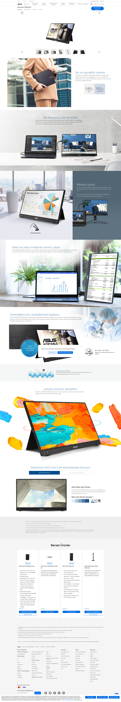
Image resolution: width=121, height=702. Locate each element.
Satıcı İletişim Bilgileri (79, 670)
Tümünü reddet (102, 697)
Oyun (18, 662)
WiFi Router (48, 656)
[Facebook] (54, 693)
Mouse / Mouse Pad (50, 672)
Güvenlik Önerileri (79, 662)
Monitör (19, 673)
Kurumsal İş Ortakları (94, 664)
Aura (62, 668)
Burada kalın (52, 352)
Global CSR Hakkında (94, 660)
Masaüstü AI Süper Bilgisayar (52, 663)
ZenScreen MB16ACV (24, 7)
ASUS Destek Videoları (80, 666)
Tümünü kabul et (114, 697)
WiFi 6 (47, 654)
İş (17, 660)
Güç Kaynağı (34, 666)
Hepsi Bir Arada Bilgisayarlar (38, 651)
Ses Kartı (33, 675)
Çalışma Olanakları (94, 679)
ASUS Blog (63, 658)
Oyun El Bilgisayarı (21, 654)
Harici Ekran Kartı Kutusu (37, 673)
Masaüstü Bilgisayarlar (36, 654)
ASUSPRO (63, 654)
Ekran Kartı (34, 664)
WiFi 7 (47, 651)
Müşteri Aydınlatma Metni (95, 675)
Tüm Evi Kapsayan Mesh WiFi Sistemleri (52, 659)
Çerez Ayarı (91, 697)
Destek (40, 9)
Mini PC (33, 658)
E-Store (25, 4)
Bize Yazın (77, 658)
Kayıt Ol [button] (38, 693)
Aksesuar (19, 668)
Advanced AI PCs (64, 662)
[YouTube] (50, 693)
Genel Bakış (19, 9)
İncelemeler (34, 9)
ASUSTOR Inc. (93, 668)
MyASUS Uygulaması (79, 664)
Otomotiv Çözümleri (65, 656)
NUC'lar (33, 656)
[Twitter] (59, 693)
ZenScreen (43, 646)
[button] (102, 1)
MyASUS (77, 668)
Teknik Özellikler (27, 9)
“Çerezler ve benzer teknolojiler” (67, 699)
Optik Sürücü (34, 670)
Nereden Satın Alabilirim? (97, 8)
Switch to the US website (65, 352)
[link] (19, 4)
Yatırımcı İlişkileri (93, 658)
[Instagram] (45, 693)
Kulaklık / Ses (49, 674)
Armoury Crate (64, 666)
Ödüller (91, 656)
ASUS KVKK (92, 672)
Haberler (92, 654)
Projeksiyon (19, 675)
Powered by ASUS (95, 1)
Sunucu (47, 665)
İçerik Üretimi (20, 664)
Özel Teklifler (91, 4)
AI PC (62, 660)
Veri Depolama (35, 668)
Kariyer (91, 681)
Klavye (47, 669)
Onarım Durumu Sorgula (80, 651)
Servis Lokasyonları (79, 654)
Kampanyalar (85, 4)
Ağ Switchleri (49, 661)
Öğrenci (19, 666)
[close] (81, 346)
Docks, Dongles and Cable (51, 678)
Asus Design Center (65, 651)
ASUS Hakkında (93, 651)
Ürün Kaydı (77, 656)
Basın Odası (92, 662)
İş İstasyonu (19, 677)
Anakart (33, 662)
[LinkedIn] (63, 693)
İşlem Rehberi (93, 677)
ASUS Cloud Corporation (95, 670)
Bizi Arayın (77, 660)
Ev (17, 658)
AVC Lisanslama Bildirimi (66, 664)
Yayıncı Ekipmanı (49, 676)
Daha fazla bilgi (28, 614)
